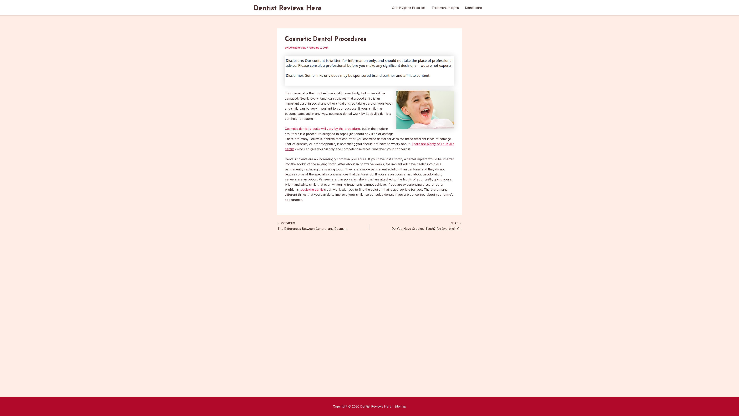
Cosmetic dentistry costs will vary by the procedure (322, 129)
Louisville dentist (312, 189)
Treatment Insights (445, 8)
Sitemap (400, 406)
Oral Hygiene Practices (409, 8)
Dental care (473, 8)
